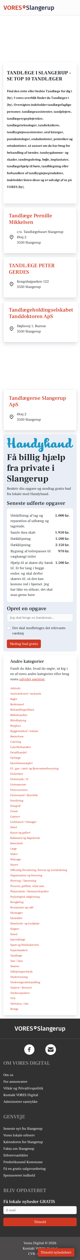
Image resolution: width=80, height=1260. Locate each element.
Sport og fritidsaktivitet (24, 945)
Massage (15, 859)
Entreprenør (18, 784)
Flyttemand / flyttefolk (24, 795)
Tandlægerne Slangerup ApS (37, 401)
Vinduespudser (20, 993)
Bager (13, 699)
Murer (14, 865)
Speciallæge (17, 939)
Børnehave (17, 736)
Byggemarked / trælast (24, 731)
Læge (13, 848)
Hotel (13, 827)
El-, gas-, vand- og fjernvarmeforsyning (34, 768)
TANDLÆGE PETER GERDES (32, 268)
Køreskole (16, 843)
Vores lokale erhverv (19, 1135)
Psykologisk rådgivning (25, 897)
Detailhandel (18, 752)
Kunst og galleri (20, 832)
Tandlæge (16, 955)
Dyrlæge (15, 758)
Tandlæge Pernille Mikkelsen (30, 219)
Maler (14, 854)
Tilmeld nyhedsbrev (56, 1252)
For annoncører (15, 1081)
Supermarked (18, 950)
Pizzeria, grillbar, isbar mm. (27, 886)
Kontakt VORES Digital (20, 1095)
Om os (8, 1075)
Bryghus (15, 726)
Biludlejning (18, 720)
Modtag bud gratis (24, 644)
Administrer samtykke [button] (20, 1101)
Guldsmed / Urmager (23, 822)
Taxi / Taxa (16, 961)
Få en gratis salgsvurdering (24, 1168)
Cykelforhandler (20, 747)
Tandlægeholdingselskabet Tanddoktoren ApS (41, 313)
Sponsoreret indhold (19, 1175)
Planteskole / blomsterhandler (29, 891)
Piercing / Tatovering (23, 881)
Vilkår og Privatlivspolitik (23, 1088)
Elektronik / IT (19, 779)
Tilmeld (40, 1222)
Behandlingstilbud (22, 710)
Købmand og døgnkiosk (25, 838)
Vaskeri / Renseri (21, 987)
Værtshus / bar (19, 1003)
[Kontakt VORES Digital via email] (50, 1049)
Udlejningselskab (21, 971)
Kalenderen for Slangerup (23, 1142)
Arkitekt (15, 688)
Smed (13, 934)
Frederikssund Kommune (23, 1162)
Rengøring (17, 902)
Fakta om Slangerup (18, 1148)
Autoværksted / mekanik (25, 693)
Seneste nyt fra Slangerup (22, 1128)
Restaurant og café (22, 907)
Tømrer (14, 966)
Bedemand (17, 704)
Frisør (14, 811)
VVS (12, 998)
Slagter (14, 929)
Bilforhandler (18, 715)
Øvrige (14, 1009)
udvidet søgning (32, 679)
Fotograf (15, 806)
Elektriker (16, 774)
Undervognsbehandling (25, 982)
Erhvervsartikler (15, 1155)
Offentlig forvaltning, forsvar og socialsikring (38, 870)
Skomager (16, 913)
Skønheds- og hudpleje (25, 923)
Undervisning (19, 977)
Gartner (15, 816)
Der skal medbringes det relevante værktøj (39, 631)
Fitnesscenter (19, 790)
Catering (15, 742)
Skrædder (16, 918)
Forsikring (16, 800)
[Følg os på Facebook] (29, 1049)
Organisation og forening (26, 875)
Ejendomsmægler (21, 763)
